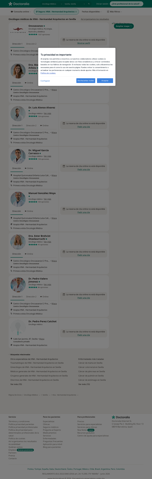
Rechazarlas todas (86, 81)
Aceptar (105, 81)
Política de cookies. (48, 73)
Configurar (45, 81)
